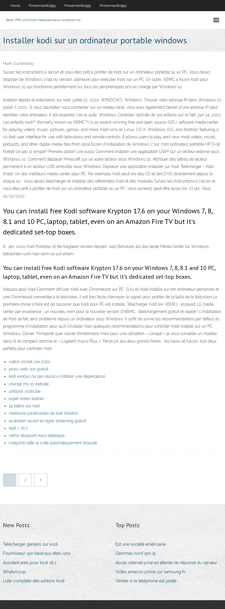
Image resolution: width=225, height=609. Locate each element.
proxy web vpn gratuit (28, 369)
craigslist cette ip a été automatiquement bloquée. (53, 442)
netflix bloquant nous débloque (36, 435)
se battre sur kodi (24, 406)
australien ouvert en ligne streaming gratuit (47, 421)
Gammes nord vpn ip (135, 553)
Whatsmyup (14, 571)
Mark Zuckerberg (18, 63)
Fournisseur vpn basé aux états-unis (37, 553)
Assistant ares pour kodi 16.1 (29, 562)
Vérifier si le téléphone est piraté (145, 581)
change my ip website (29, 384)
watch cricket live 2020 (29, 361)
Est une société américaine (140, 544)
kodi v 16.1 (18, 428)
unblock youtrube (24, 391)
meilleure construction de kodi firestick (43, 413)
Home (15, 6)
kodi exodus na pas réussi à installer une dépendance (57, 376)
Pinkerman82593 (42, 6)
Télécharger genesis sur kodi (30, 544)
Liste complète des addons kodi (33, 581)
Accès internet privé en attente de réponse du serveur (166, 562)
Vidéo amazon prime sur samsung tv (150, 571)
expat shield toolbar (26, 398)
